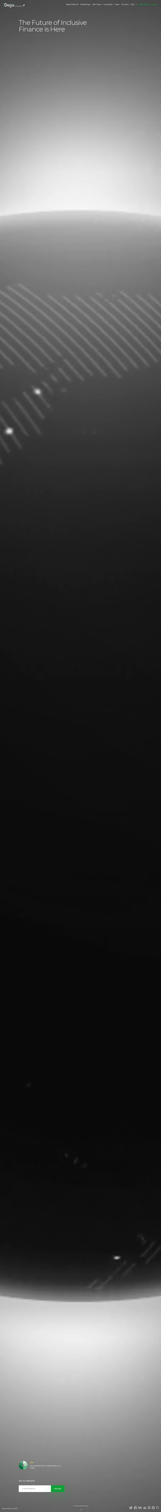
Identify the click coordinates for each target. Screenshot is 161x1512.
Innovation (108, 4)
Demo (154, 4)
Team (117, 4)
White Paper (144, 4)
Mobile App (85, 4)
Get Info (57, 1489)
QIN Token (97, 4)
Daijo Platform (72, 4)
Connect (125, 4)
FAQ (132, 4)
